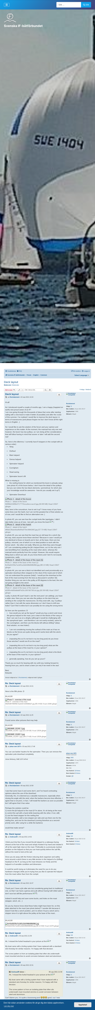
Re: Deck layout (13, 683)
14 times (77, 841)
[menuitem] (19, 371)
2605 (72, 757)
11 (71, 406)
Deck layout (11, 382)
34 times (77, 844)
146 (72, 836)
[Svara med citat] (59, 394)
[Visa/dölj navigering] (6, 5)
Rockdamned (70, 403)
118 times (77, 770)
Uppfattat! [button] (83, 1005)
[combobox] (68, 5)
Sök (87, 5)
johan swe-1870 (71, 753)
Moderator (15, 385)
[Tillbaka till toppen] (90, 1005)
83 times (77, 773)
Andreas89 (69, 833)
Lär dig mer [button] (9, 1006)
